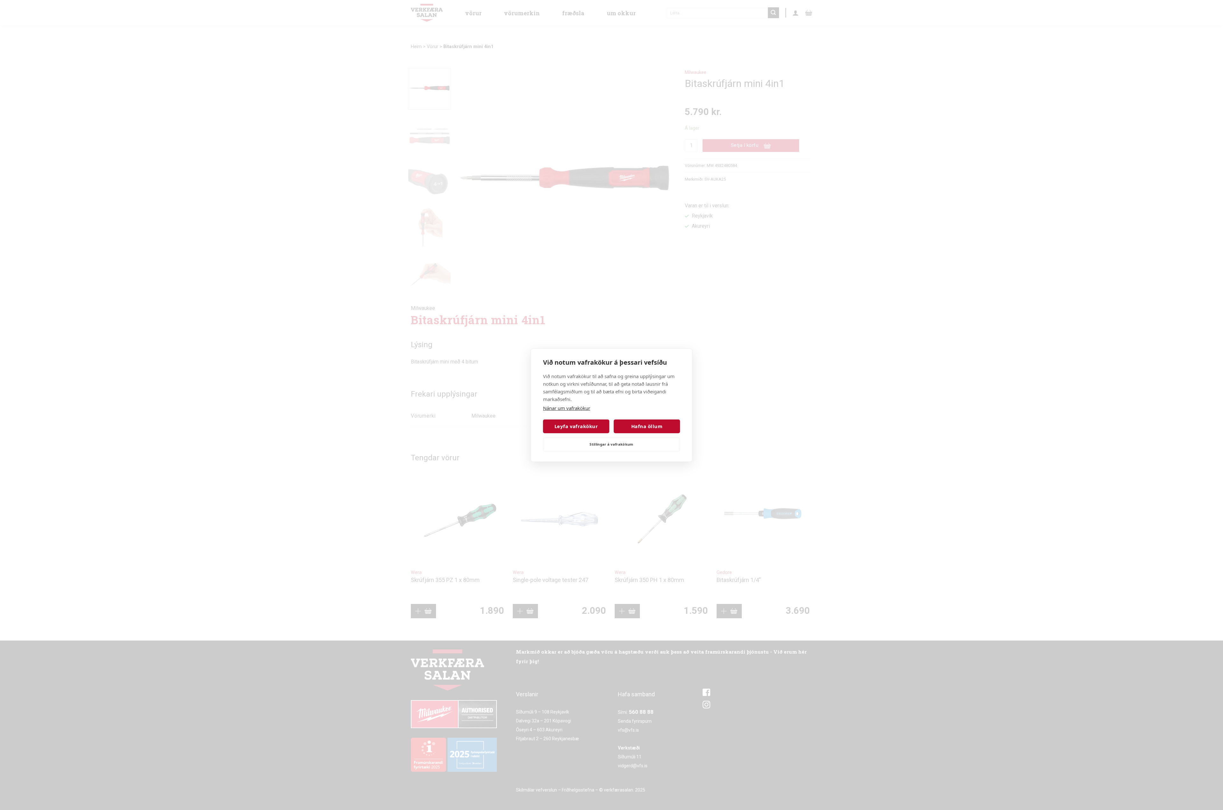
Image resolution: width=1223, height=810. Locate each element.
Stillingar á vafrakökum (611, 444)
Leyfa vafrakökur (576, 426)
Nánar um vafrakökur (566, 408)
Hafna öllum (646, 426)
